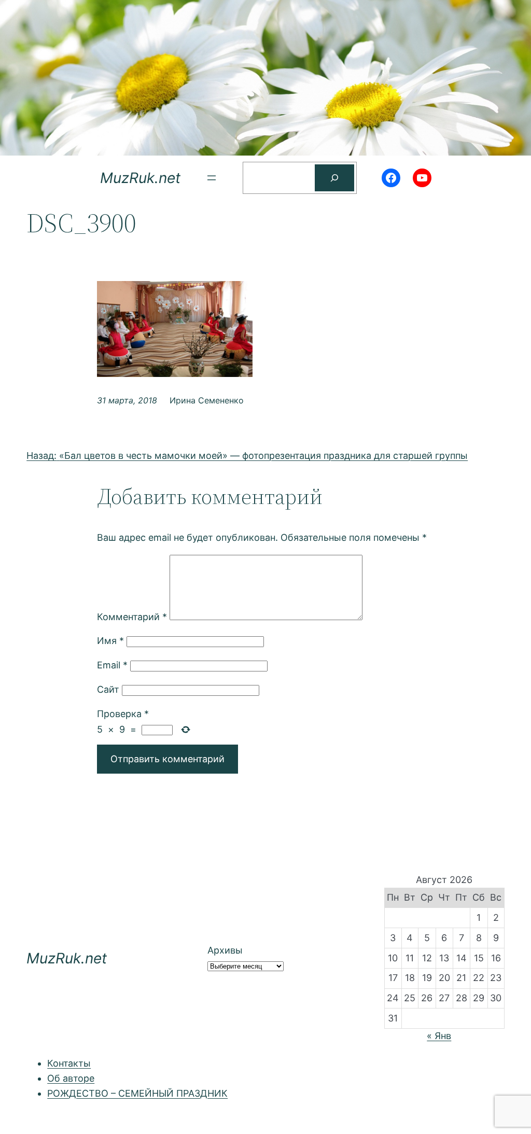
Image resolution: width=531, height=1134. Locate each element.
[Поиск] (334, 177)
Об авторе (70, 1078)
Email (112, 665)
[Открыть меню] (211, 178)
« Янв (439, 1035)
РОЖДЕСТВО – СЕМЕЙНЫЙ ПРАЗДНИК (137, 1093)
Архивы (225, 950)
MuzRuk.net (140, 178)
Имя (110, 640)
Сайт (108, 689)
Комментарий (132, 616)
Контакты (69, 1063)
